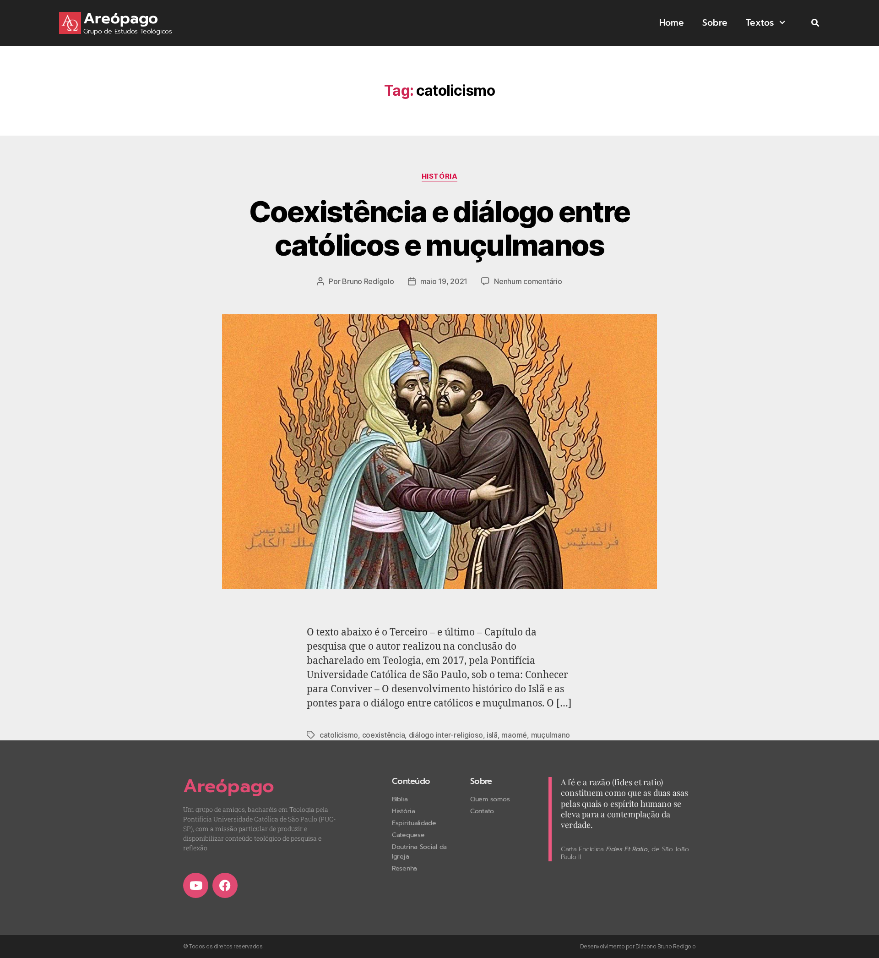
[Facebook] (225, 885)
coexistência (383, 734)
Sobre (714, 22)
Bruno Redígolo (368, 281)
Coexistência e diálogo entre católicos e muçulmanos (439, 228)
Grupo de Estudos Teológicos (127, 31)
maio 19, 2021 (444, 281)
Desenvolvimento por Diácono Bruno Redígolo (638, 946)
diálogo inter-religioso (446, 734)
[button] (815, 23)
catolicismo (339, 734)
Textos (760, 22)
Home (671, 22)
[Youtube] (195, 885)
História (439, 176)
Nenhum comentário (528, 281)
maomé (514, 734)
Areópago (120, 18)
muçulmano (550, 734)
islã (492, 734)
